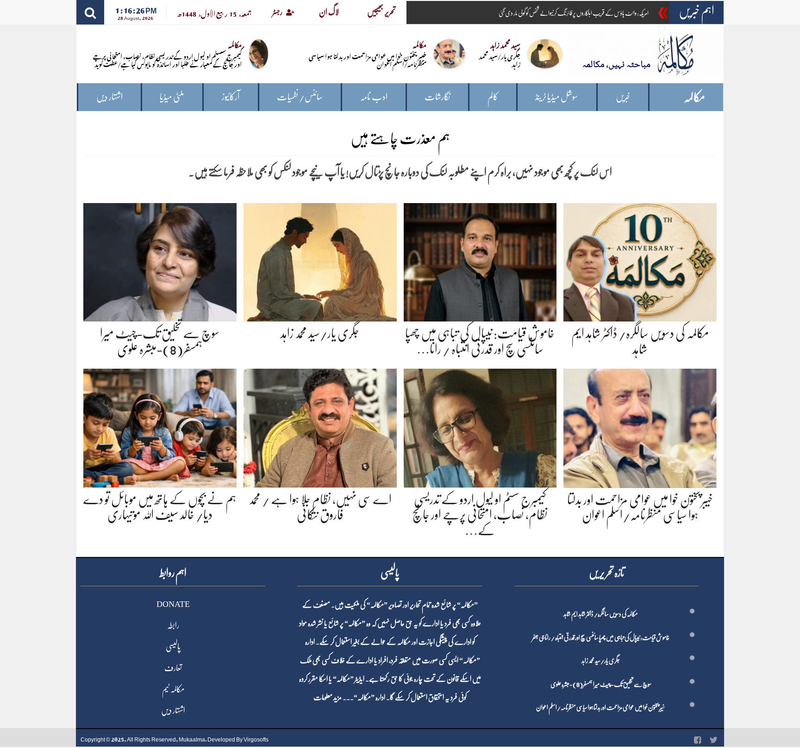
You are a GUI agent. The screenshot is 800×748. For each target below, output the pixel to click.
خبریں (623, 97)
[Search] (90, 12)
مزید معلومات (327, 697)
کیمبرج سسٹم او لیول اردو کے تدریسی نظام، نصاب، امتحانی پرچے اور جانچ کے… (480, 515)
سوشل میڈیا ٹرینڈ (556, 97)
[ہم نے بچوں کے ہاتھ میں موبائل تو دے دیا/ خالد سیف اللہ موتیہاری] (160, 426)
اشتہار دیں (109, 97)
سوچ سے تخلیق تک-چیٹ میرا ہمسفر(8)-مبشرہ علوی (600, 684)
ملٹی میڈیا (172, 97)
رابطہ (173, 625)
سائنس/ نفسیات (300, 97)
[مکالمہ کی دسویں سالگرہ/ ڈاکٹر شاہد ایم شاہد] (640, 260)
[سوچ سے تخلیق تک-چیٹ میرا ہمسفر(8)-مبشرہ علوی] (160, 260)
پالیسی (173, 646)
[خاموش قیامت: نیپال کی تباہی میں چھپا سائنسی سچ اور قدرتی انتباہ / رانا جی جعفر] (480, 260)
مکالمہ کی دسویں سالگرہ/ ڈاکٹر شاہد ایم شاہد (600, 614)
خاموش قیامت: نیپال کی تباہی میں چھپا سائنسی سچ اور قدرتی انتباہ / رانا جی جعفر (600, 637)
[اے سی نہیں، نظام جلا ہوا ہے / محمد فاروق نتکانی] (320, 426)
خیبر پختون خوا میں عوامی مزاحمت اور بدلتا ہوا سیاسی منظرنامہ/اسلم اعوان (367, 60)
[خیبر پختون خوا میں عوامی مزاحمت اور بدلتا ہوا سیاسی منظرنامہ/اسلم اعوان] (640, 427)
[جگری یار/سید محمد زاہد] (320, 260)
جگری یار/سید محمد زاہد (499, 60)
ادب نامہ (374, 97)
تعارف (173, 668)
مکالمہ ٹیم (173, 689)
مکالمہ (694, 97)
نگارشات (437, 97)
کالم (493, 97)
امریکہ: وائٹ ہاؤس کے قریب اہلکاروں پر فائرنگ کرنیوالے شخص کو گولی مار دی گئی (574, 13)
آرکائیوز (231, 97)
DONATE (173, 604)
